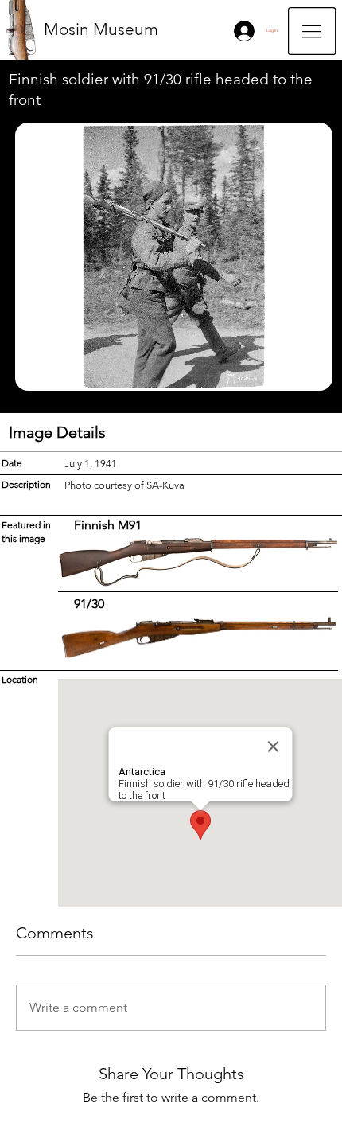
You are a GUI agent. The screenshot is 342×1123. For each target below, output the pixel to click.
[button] (312, 31)
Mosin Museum (101, 29)
